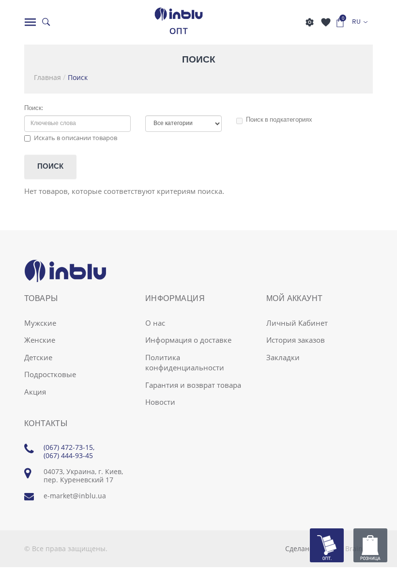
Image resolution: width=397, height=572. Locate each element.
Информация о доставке (188, 340)
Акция (35, 392)
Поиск (78, 77)
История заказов (295, 340)
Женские (39, 340)
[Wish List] (326, 22)
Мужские (40, 323)
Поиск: (33, 108)
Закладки (283, 357)
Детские (38, 357)
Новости (160, 402)
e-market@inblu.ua (75, 496)
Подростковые (50, 374)
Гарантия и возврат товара (193, 385)
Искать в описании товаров (75, 137)
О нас (155, 323)
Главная (47, 77)
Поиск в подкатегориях (279, 120)
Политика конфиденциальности (184, 362)
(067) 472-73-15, (69, 447)
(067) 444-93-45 (68, 455)
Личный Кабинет (297, 323)
